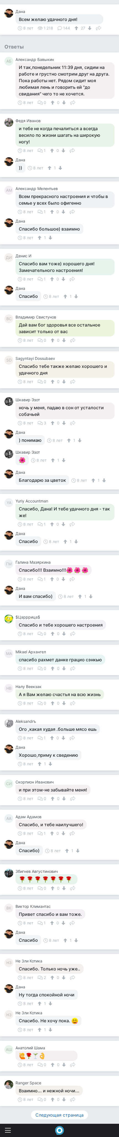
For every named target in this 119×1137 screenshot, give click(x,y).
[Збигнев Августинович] (9, 873)
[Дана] (9, 13)
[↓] (89, 28)
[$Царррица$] (9, 618)
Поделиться (98, 27)
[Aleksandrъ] (9, 723)
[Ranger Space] (9, 1084)
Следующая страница (59, 1115)
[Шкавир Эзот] (9, 401)
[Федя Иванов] (9, 122)
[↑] (77, 28)
